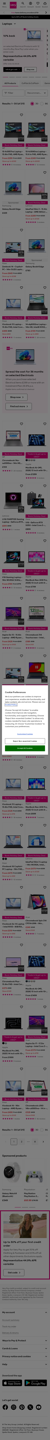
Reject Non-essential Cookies (25, 741)
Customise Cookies (25, 734)
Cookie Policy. (11, 704)
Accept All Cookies (24, 748)
